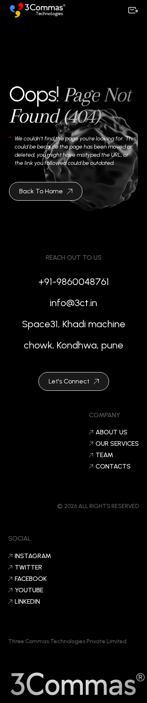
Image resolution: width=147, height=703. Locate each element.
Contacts (113, 466)
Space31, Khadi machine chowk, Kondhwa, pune (73, 334)
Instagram (33, 556)
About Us (111, 432)
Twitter (28, 567)
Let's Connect (69, 381)
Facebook (31, 579)
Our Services (117, 443)
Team (104, 455)
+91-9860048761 (73, 281)
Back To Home (41, 191)
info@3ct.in (73, 303)
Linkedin (27, 601)
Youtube (29, 590)
